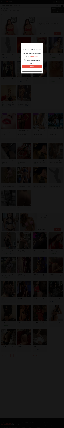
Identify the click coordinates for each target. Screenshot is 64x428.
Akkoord (32, 66)
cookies (31, 55)
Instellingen (32, 70)
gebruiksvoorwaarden (33, 56)
